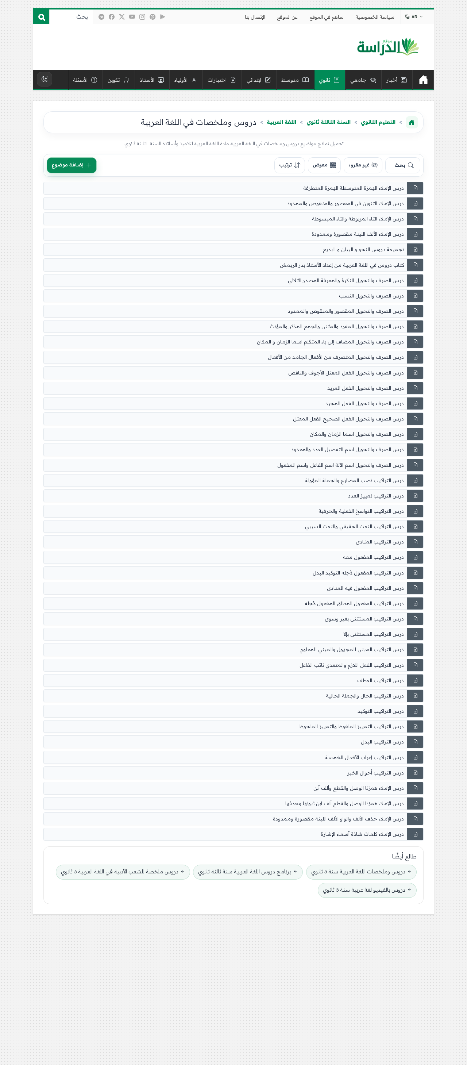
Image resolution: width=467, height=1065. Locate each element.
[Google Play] (162, 16)
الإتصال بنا (255, 17)
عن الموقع (287, 17)
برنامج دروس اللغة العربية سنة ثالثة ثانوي (244, 871)
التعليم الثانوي (378, 122)
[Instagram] (142, 16)
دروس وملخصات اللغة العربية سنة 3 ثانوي (358, 871)
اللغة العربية (281, 122)
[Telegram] (101, 16)
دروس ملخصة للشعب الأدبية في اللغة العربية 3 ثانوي (119, 871)
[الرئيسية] (423, 80)
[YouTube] (132, 16)
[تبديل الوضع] (44, 79)
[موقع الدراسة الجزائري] (388, 47)
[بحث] (41, 16)
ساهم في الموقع (327, 17)
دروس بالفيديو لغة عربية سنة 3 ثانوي (364, 890)
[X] (122, 16)
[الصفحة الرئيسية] (412, 122)
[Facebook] (111, 16)
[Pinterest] (152, 16)
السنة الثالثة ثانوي (328, 122)
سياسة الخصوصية (375, 17)
